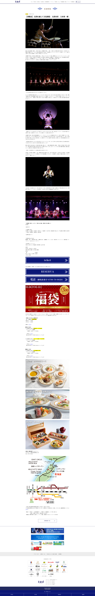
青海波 (18, 1)
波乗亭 (27, 14)
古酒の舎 (42, 1)
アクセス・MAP (36, 554)
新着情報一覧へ (47, 520)
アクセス (52, 1)
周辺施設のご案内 (63, 1)
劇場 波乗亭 (47, 1)
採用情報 (59, 554)
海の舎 (38, 1)
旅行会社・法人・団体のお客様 (52, 554)
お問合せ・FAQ (57, 1)
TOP (31, 1)
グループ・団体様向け (71, 1)
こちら (30, 324)
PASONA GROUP (47, 588)
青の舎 (35, 1)
